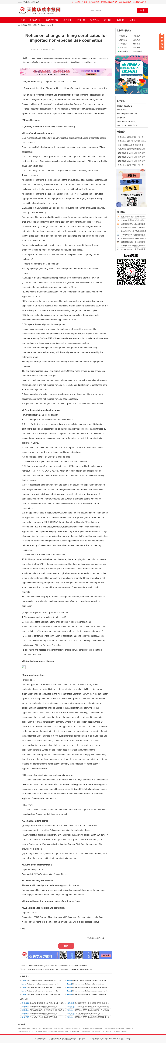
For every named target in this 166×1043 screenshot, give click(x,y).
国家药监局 (36, 1028)
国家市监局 (58, 1028)
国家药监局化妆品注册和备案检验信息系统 (52, 1032)
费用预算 (136, 44)
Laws (48, 25)
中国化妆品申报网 (120, 1032)
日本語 (132, 20)
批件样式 (94, 20)
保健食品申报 (52, 20)
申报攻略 (136, 47)
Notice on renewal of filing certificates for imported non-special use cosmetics (59, 969)
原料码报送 (137, 51)
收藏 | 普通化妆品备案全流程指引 (130, 145)
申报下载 (81, 20)
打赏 (66, 946)
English (120, 20)
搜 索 (142, 10)
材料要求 (123, 44)
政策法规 (123, 40)
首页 (23, 20)
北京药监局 (107, 1032)
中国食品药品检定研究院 (114, 1028)
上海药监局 (85, 1032)
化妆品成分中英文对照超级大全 (133, 217)
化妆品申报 (35, 20)
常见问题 (123, 47)
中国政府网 (47, 1028)
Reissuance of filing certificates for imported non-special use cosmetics (58, 965)
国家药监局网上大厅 (25, 1032)
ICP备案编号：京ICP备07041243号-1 (104, 1039)
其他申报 (67, 20)
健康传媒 (129, 1028)
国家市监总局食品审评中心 (93, 1028)
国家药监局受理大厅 (72, 1028)
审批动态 (136, 36)
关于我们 (108, 20)
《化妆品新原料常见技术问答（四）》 (89, 1014)
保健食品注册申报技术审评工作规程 (43, 1017)
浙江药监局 (96, 1032)
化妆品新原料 (124, 51)
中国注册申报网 (24, 1028)
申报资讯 (123, 36)
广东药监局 (74, 1032)
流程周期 (136, 40)
